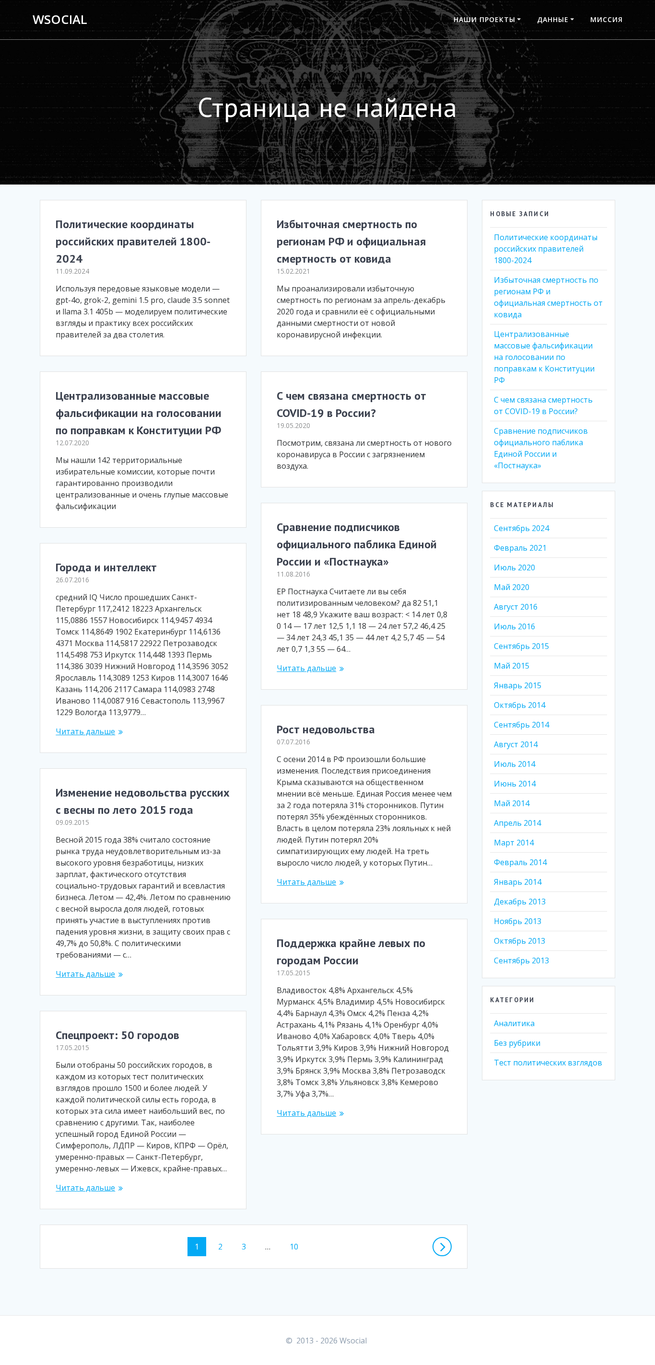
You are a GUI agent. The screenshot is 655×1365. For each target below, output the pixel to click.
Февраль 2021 (520, 548)
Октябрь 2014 (519, 705)
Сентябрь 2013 (521, 960)
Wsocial (60, 19)
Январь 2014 (517, 882)
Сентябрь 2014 (521, 724)
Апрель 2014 (517, 823)
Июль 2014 (514, 764)
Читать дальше (306, 668)
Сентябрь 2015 (521, 646)
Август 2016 (516, 607)
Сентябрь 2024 (521, 528)
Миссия (606, 19)
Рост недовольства (326, 729)
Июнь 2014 (515, 783)
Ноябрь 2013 (517, 921)
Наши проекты (484, 19)
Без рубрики (517, 1043)
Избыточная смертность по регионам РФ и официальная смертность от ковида (351, 241)
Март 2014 (514, 842)
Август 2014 (516, 744)
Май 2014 (511, 803)
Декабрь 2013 (520, 901)
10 (297, 1246)
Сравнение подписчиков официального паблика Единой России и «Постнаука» (357, 544)
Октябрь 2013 (519, 941)
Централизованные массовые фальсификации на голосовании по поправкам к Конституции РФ (139, 413)
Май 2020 (511, 587)
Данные (553, 19)
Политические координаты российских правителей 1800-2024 (133, 241)
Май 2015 (511, 665)
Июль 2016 (514, 626)
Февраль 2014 (520, 862)
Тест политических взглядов (548, 1062)
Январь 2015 (517, 685)
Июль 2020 (514, 567)
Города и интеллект (106, 567)
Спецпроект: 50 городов (117, 1035)
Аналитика (514, 1023)
